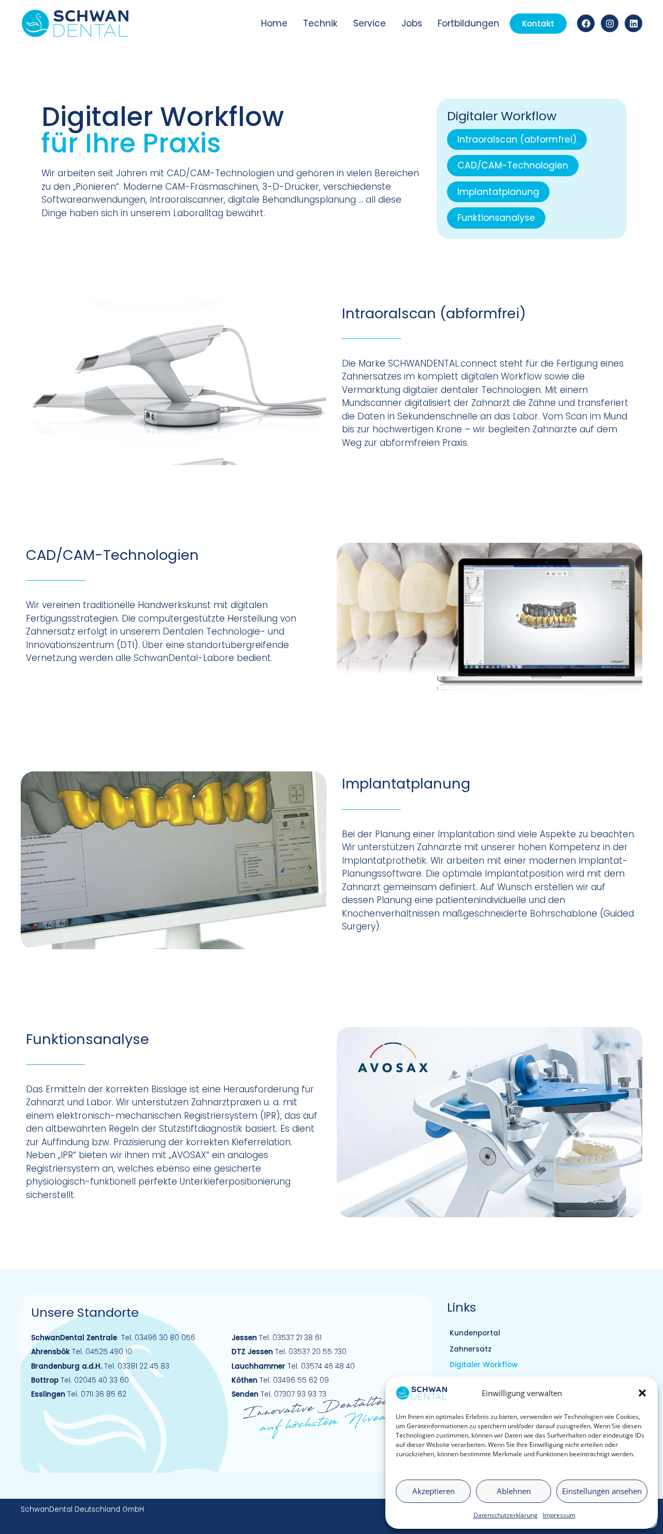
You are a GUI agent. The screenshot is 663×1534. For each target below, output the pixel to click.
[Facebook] (586, 23)
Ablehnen (514, 1491)
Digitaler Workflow (483, 1365)
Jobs (411, 23)
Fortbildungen (468, 23)
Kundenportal (475, 1333)
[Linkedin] (633, 23)
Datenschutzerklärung (505, 1515)
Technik (320, 23)
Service (369, 23)
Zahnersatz (471, 1349)
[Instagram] (609, 23)
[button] (642, 1393)
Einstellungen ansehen (602, 1491)
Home (274, 23)
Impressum (559, 1515)
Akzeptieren (433, 1491)
